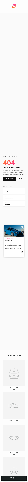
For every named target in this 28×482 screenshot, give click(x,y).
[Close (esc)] (22, 227)
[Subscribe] (22, 251)
